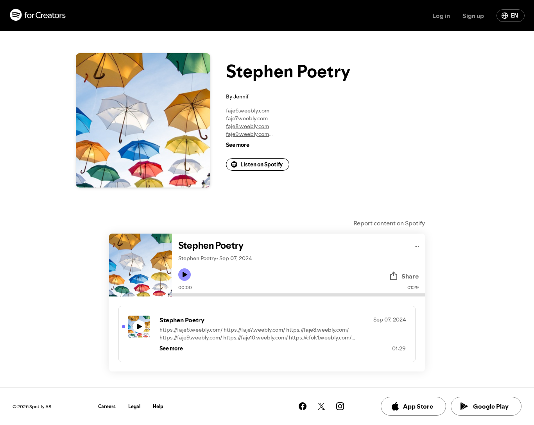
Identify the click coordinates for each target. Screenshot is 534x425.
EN (514, 16)
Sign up (473, 15)
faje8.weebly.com (247, 126)
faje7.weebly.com (247, 118)
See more (237, 145)
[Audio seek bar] (298, 294)
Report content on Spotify (389, 223)
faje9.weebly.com (247, 134)
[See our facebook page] (302, 406)
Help (158, 406)
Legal (134, 406)
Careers (107, 406)
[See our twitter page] (321, 406)
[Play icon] (184, 274)
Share (410, 276)
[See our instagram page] (340, 406)
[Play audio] (417, 245)
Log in (441, 15)
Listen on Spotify (261, 164)
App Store (418, 406)
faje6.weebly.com (247, 110)
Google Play (491, 406)
